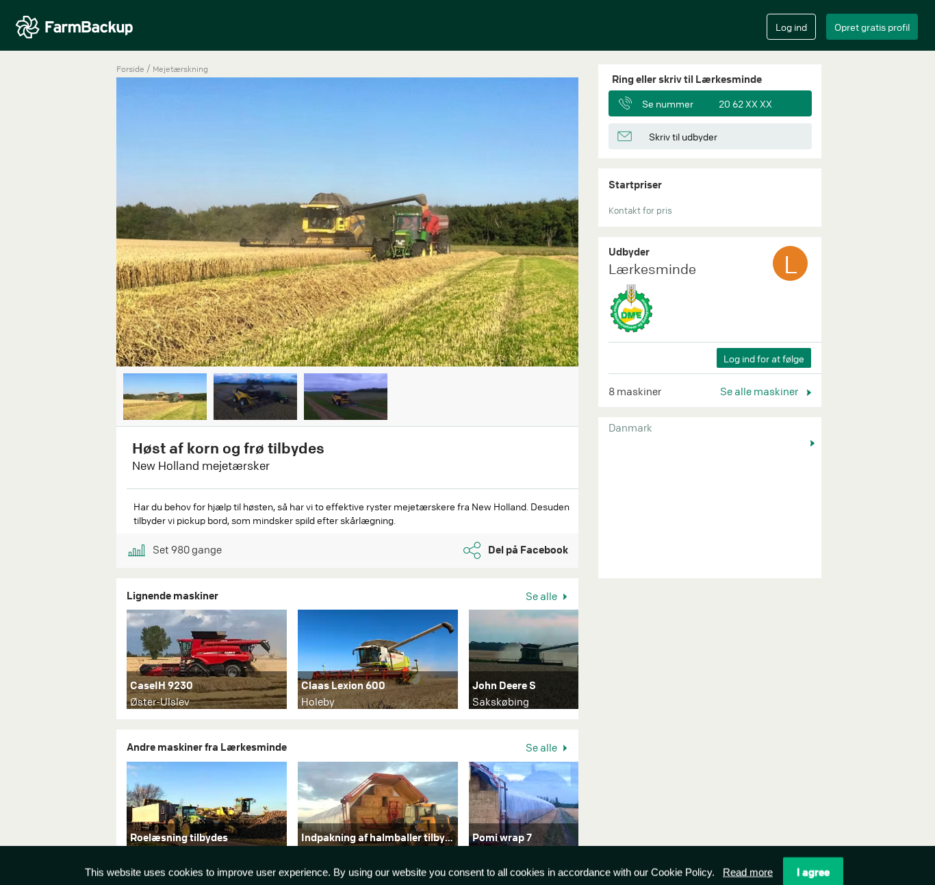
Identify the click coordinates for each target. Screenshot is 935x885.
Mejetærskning (180, 69)
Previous (96, 223)
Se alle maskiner (760, 391)
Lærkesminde (652, 268)
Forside (130, 69)
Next (599, 223)
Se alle (542, 596)
